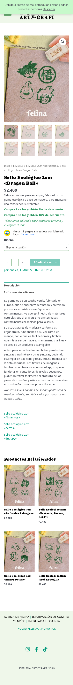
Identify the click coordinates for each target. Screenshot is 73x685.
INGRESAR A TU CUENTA (44, 621)
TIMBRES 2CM (34, 165)
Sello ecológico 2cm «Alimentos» (16, 415)
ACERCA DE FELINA (16, 617)
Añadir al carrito (45, 262)
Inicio (7, 165)
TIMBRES (18, 165)
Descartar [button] (49, 9)
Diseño (9, 240)
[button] (62, 41)
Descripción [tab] (12, 285)
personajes (51, 165)
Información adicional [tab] (19, 292)
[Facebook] (36, 649)
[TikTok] (45, 649)
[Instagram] (27, 649)
